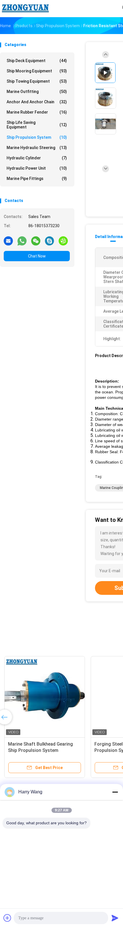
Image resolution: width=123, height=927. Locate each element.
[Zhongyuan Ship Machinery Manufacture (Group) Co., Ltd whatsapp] (22, 240)
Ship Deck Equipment (37, 60)
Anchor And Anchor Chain (37, 102)
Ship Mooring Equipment (37, 71)
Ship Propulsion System (37, 137)
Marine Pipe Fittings (37, 178)
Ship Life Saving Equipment (37, 124)
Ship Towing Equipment (37, 81)
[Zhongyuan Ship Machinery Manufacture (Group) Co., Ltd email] (8, 240)
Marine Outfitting (37, 91)
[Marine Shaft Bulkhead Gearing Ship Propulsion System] (45, 696)
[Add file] (7, 918)
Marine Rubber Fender (37, 112)
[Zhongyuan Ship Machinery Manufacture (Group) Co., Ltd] (25, 8)
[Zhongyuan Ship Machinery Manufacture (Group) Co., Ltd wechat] (35, 240)
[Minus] (115, 792)
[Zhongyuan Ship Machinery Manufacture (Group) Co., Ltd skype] (49, 240)
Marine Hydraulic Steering (37, 147)
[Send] (115, 918)
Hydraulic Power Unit (37, 168)
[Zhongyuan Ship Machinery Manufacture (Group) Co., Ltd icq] (63, 240)
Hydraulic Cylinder (37, 158)
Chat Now (37, 256)
